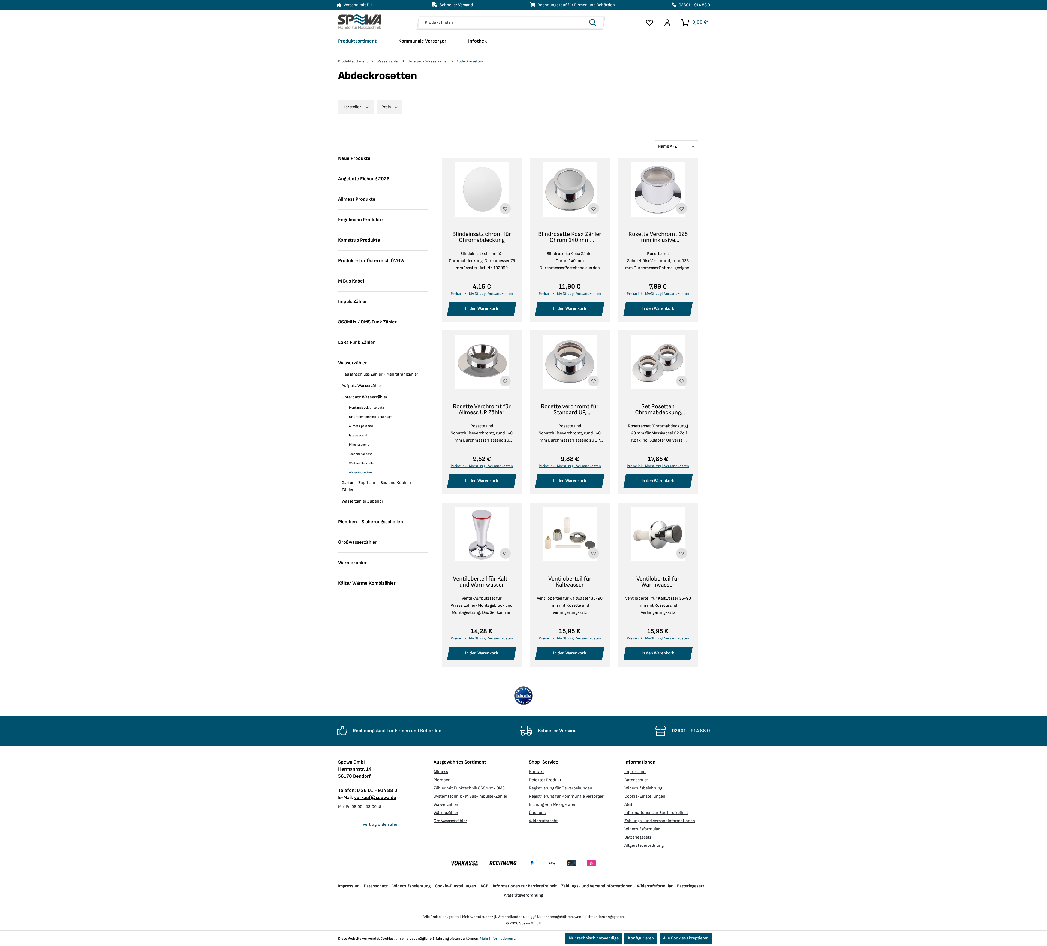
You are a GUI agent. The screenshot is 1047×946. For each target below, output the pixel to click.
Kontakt (536, 771)
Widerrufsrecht (543, 821)
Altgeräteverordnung (644, 845)
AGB (628, 804)
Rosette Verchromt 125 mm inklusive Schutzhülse (658, 237)
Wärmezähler (352, 563)
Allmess (441, 771)
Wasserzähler (352, 363)
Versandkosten (510, 916)
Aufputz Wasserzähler (362, 385)
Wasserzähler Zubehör (362, 501)
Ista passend (358, 435)
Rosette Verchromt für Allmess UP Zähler (482, 410)
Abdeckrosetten (360, 472)
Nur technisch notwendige (594, 938)
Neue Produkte (354, 158)
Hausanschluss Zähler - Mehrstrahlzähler (380, 374)
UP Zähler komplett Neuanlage (370, 417)
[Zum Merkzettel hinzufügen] (505, 208)
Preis (386, 107)
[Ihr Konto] (667, 22)
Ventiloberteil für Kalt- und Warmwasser (481, 582)
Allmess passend (361, 426)
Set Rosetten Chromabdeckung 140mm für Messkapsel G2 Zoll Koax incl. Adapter (658, 410)
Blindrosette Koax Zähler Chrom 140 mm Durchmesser (569, 237)
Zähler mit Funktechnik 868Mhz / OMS (469, 788)
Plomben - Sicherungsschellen (370, 522)
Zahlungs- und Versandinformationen (659, 821)
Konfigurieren (641, 938)
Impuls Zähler (352, 301)
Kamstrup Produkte (359, 240)
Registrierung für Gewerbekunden (560, 788)
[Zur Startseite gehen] (359, 21)
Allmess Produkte (356, 199)
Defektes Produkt (545, 780)
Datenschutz (636, 780)
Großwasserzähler (357, 542)
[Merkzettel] (649, 22)
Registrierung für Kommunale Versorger (566, 796)
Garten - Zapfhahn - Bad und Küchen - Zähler (378, 486)
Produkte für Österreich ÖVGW (371, 260)
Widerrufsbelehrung (643, 788)
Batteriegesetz (637, 837)
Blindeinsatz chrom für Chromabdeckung (481, 237)
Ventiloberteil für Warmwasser (657, 582)
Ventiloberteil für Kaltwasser (569, 582)
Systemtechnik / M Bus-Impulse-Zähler (470, 796)
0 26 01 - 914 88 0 (377, 790)
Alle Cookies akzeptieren (686, 938)
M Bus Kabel (351, 281)
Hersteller (352, 107)
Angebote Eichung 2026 (364, 179)
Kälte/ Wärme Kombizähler (367, 583)
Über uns (537, 812)
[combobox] (502, 22)
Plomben (442, 780)
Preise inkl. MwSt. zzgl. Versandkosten (482, 293)
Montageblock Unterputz (366, 408)
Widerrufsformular (642, 829)
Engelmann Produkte (360, 220)
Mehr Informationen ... (498, 938)
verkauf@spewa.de (375, 797)
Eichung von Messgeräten (553, 804)
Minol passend (359, 445)
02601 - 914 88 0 (694, 5)
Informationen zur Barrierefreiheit (656, 812)
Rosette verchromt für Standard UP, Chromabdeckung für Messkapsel (569, 410)
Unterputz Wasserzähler (364, 397)
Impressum (635, 771)
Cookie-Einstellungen (644, 796)
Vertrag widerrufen (380, 824)
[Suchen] (594, 22)
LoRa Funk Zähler (356, 342)
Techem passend (361, 454)
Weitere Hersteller (362, 463)
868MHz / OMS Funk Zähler (367, 322)
